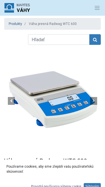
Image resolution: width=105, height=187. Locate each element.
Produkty (15, 24)
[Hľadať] (95, 39)
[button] (11, 101)
